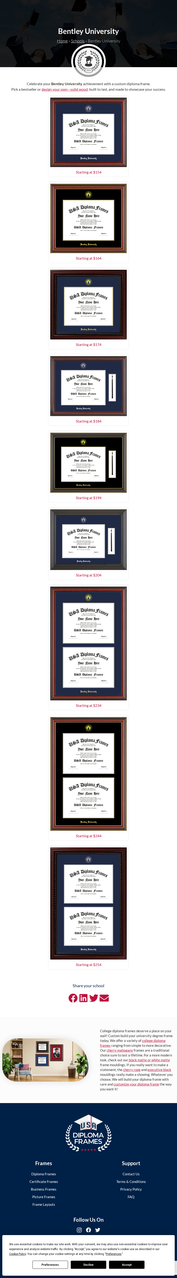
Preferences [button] (113, 1254)
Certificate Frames (44, 1181)
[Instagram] (79, 1230)
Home (62, 40)
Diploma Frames (43, 1174)
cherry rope (132, 1070)
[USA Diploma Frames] (88, 1133)
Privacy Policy (131, 1189)
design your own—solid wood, (64, 89)
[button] (73, 998)
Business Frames (43, 1189)
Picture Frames (43, 1197)
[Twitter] (97, 1230)
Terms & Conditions (131, 1181)
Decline (88, 1264)
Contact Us (131, 1174)
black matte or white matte (149, 1060)
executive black (159, 1070)
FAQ (131, 1197)
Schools (78, 40)
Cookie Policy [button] (17, 1254)
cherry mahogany (120, 1050)
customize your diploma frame (136, 1084)
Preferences (50, 1264)
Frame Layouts (43, 1204)
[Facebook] (88, 1230)
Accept (127, 1264)
